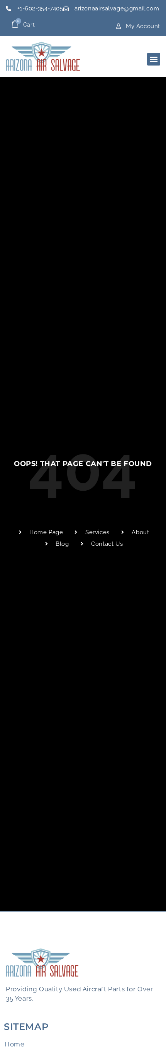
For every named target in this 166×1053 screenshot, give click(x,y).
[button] (153, 59)
